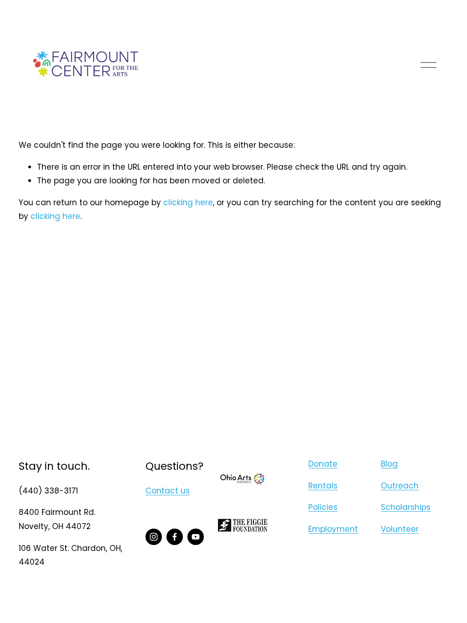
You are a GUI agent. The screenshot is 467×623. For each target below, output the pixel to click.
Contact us (167, 490)
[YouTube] (195, 537)
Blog (389, 463)
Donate (322, 463)
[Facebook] (174, 537)
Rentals (322, 485)
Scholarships (406, 507)
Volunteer (400, 529)
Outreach (400, 485)
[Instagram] (153, 537)
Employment (333, 529)
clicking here (188, 202)
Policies (322, 507)
